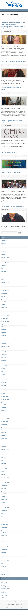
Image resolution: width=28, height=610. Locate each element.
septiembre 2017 (5, 482)
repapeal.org (4, 597)
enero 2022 (3, 371)
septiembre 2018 (5, 455)
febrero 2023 (4, 340)
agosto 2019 (4, 424)
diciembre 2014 (4, 544)
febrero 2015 (4, 538)
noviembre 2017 (5, 477)
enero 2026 (3, 251)
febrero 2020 (4, 413)
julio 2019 (3, 427)
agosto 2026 (4, 240)
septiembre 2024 (5, 290)
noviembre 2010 (5, 574)
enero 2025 (3, 279)
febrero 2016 (4, 519)
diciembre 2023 (4, 313)
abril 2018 (3, 466)
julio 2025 (3, 268)
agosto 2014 (4, 549)
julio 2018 (3, 457)
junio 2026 (3, 243)
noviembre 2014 (5, 546)
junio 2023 (3, 329)
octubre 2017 (4, 480)
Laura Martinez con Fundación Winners (13, 61)
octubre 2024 (4, 287)
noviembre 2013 (5, 560)
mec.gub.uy (3, 583)
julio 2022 (3, 357)
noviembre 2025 (5, 257)
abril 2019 (3, 435)
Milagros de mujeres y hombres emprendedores (11, 121)
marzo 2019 (4, 438)
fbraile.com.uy (4, 594)
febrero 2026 (4, 249)
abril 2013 (3, 566)
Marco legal (17, 601)
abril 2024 (3, 304)
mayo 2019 (3, 432)
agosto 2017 (4, 485)
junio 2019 (3, 429)
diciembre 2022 (4, 343)
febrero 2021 (4, 393)
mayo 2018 (3, 463)
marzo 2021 (4, 390)
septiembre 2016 (5, 507)
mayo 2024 (3, 301)
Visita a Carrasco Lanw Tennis (11, 172)
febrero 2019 (4, 441)
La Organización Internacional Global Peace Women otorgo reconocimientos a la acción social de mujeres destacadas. (13, 25)
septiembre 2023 (5, 321)
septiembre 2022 (5, 351)
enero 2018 (3, 471)
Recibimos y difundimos (9, 152)
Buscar (19, 232)
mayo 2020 (3, 404)
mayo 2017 (3, 493)
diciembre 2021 (4, 374)
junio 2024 (3, 299)
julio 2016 (3, 513)
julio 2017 (3, 488)
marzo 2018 (4, 468)
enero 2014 (3, 555)
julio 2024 (3, 296)
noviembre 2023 (5, 315)
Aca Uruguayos (4, 582)
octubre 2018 (4, 452)
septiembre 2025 (5, 262)
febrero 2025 (4, 276)
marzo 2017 (4, 499)
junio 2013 (3, 563)
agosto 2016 (4, 510)
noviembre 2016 (5, 505)
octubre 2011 (4, 571)
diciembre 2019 (4, 416)
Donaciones (10, 601)
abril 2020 (3, 407)
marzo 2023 (4, 338)
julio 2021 (3, 385)
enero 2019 (3, 443)
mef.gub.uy (3, 585)
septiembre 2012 (5, 569)
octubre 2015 (4, 524)
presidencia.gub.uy (5, 588)
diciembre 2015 (4, 521)
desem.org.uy (4, 592)
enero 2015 (3, 541)
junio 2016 (3, 516)
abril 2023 (3, 335)
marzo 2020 (4, 410)
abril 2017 (3, 496)
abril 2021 (3, 388)
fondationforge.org (5, 595)
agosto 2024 (4, 293)
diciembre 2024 (4, 282)
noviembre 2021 (5, 377)
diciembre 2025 (4, 254)
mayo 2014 (3, 552)
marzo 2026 (4, 246)
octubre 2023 (4, 318)
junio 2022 (3, 360)
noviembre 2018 (5, 449)
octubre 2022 (4, 349)
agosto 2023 (4, 324)
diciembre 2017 (4, 474)
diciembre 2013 (4, 558)
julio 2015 (3, 530)
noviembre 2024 (5, 285)
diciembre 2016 (4, 502)
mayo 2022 (3, 363)
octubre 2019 (4, 421)
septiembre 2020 (5, 399)
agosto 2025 (4, 265)
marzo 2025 (4, 274)
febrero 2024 (4, 310)
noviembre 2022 (5, 346)
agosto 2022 (4, 354)
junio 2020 (3, 402)
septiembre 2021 (5, 382)
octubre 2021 (4, 379)
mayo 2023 (3, 332)
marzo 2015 (4, 535)
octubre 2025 (4, 260)
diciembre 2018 (4, 446)
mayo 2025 (3, 271)
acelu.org (3, 591)
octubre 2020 (4, 396)
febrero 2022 (4, 368)
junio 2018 (3, 460)
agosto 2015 (4, 527)
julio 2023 (3, 326)
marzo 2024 (4, 307)
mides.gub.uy (4, 586)
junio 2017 (3, 491)
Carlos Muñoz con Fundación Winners (13, 206)
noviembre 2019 (5, 418)
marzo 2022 (4, 365)
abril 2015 (3, 532)
